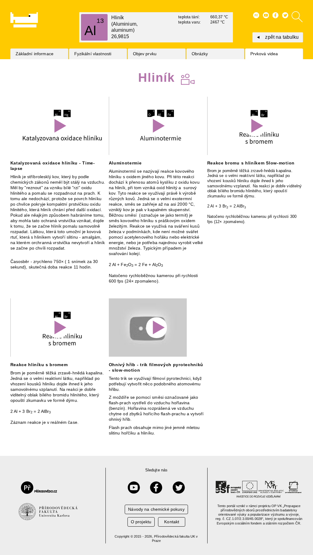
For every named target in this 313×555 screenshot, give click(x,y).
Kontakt (171, 521)
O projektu (141, 521)
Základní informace (35, 53)
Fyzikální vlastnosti (93, 53)
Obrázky (200, 53)
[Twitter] (179, 487)
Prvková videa (264, 53)
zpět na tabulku (282, 37)
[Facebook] (156, 487)
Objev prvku (145, 53)
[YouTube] (134, 487)
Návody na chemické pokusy (156, 509)
